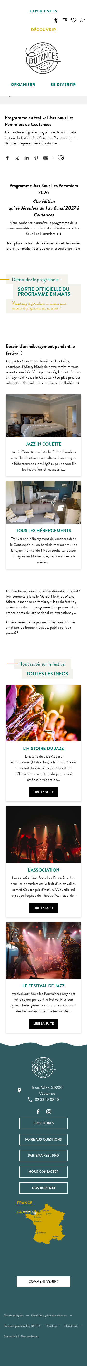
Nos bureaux (43, 1187)
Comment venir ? (43, 1281)
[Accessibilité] (55, 20)
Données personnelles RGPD (22, 1325)
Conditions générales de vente (49, 1315)
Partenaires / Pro (43, 1155)
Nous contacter (43, 1171)
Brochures (43, 1123)
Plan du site (71, 1325)
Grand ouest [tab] (30, 1212)
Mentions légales (14, 1315)
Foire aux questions (43, 1139)
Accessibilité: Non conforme (21, 1336)
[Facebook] (38, 1112)
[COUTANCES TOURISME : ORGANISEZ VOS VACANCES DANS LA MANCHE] (43, 58)
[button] (82, 20)
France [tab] (24, 1203)
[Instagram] (49, 1112)
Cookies (52, 1325)
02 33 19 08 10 (47, 1099)
